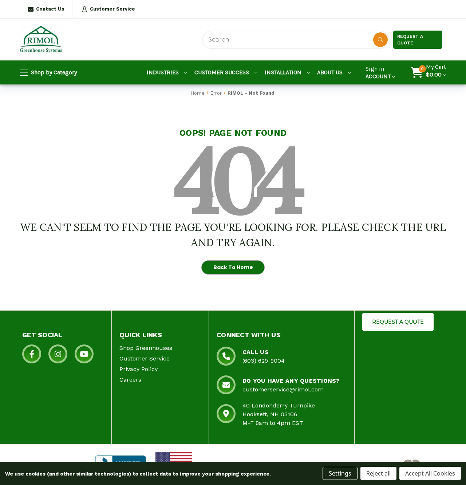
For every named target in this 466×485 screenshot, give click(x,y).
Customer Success (222, 72)
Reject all (378, 473)
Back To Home (233, 267)
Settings (340, 473)
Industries (163, 72)
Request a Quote (410, 40)
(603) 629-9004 (263, 360)
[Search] (380, 39)
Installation (284, 72)
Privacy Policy (138, 369)
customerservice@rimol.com (283, 389)
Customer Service (112, 9)
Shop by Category (53, 72)
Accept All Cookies (430, 473)
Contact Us (50, 9)
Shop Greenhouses (145, 347)
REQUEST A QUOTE (398, 322)
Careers (130, 379)
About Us (330, 72)
